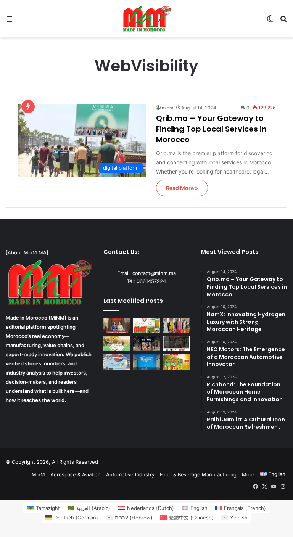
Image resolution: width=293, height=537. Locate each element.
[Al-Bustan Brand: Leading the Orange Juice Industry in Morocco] (176, 361)
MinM (38, 474)
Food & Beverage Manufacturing (198, 474)
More (248, 474)
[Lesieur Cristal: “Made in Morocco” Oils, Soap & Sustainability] (116, 343)
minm (167, 108)
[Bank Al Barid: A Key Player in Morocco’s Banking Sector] (116, 361)
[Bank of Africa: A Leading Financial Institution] (146, 361)
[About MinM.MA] (27, 252)
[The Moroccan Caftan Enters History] (116, 325)
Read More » (182, 188)
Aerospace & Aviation (75, 474)
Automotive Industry (130, 474)
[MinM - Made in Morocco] (146, 18)
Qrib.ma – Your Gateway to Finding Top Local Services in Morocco (211, 129)
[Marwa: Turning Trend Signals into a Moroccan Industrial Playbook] (146, 343)
